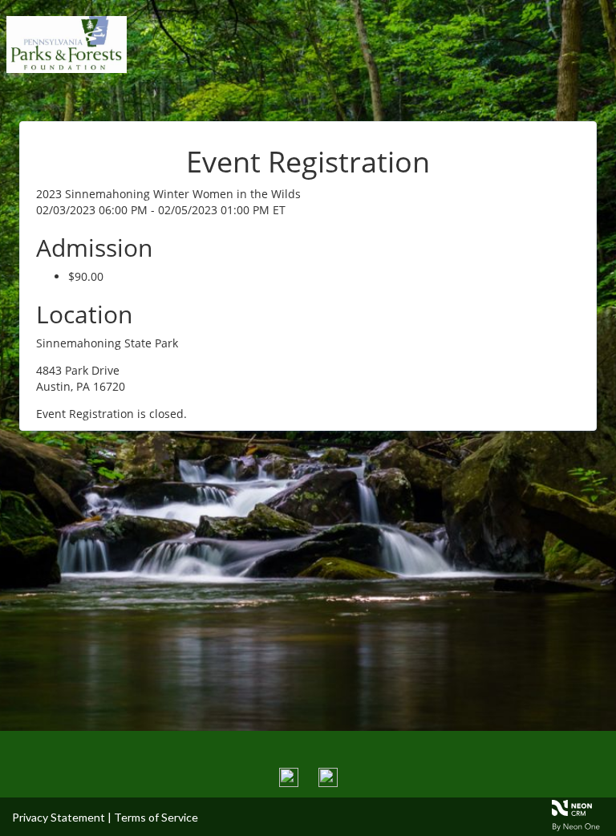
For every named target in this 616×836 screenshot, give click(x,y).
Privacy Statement (58, 817)
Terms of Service (156, 817)
